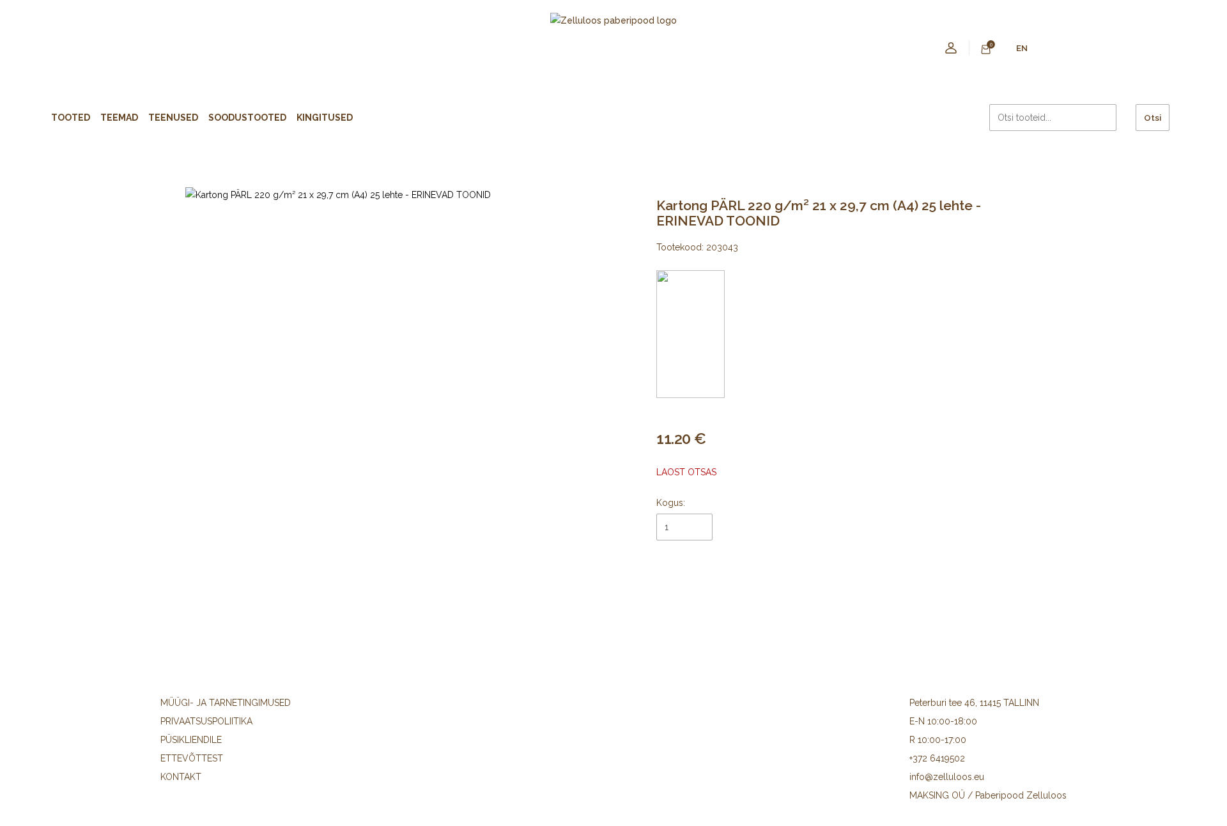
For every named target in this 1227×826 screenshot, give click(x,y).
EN (1022, 48)
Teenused (173, 117)
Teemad (119, 117)
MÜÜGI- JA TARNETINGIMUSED (225, 703)
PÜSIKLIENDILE (191, 740)
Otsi (1152, 117)
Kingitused (325, 117)
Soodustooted (247, 117)
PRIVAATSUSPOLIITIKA (206, 721)
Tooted (70, 117)
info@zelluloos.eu (946, 777)
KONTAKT (180, 777)
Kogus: (670, 503)
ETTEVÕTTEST (191, 758)
